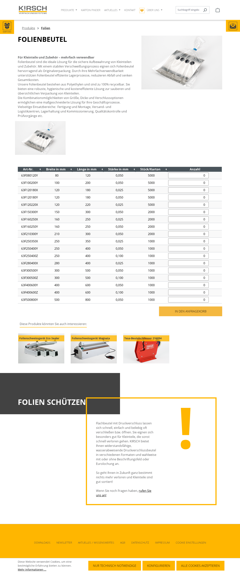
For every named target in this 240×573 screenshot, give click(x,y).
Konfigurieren (158, 566)
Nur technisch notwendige (114, 566)
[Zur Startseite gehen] (33, 10)
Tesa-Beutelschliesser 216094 (143, 338)
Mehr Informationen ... (32, 569)
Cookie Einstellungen (191, 542)
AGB (122, 542)
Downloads (42, 542)
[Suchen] (205, 10)
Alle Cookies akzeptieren (200, 566)
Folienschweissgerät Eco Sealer (39, 338)
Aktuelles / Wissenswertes (96, 542)
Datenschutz (140, 542)
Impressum (162, 542)
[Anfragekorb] (217, 10)
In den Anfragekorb (190, 311)
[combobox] (188, 10)
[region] (120, 348)
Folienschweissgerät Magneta (91, 338)
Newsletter (64, 542)
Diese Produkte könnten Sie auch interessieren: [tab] (53, 324)
